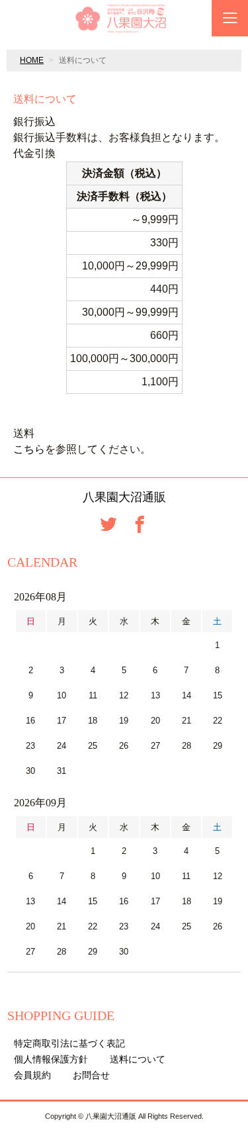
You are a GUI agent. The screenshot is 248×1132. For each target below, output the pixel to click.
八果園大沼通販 (124, 497)
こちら (29, 449)
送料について (137, 1059)
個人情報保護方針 (51, 1059)
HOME (32, 60)
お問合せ (91, 1075)
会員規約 (32, 1075)
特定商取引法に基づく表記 (69, 1043)
